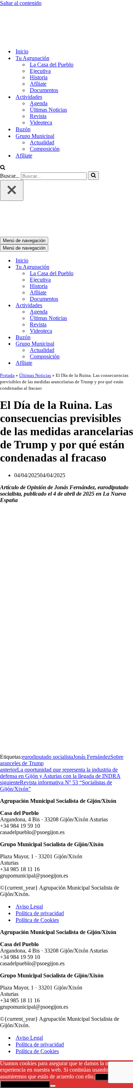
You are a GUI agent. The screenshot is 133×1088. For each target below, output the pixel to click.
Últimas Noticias (48, 80)
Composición (45, 119)
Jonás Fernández (91, 698)
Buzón (23, 100)
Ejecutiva (40, 41)
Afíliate (38, 54)
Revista (38, 87)
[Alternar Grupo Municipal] (124, 285)
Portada (7, 316)
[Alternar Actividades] (124, 247)
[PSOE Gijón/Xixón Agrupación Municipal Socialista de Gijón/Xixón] (25, 9)
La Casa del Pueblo (51, 35)
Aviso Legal (29, 847)
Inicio (22, 22)
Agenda (39, 74)
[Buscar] (2, 138)
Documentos (44, 61)
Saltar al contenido (20, 3)
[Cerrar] (11, 160)
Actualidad (42, 113)
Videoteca (41, 93)
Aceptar (105, 1017)
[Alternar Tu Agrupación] (124, 208)
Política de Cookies (37, 861)
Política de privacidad (40, 854)
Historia (39, 48)
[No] (53, 1027)
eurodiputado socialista (47, 698)
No (122, 1017)
